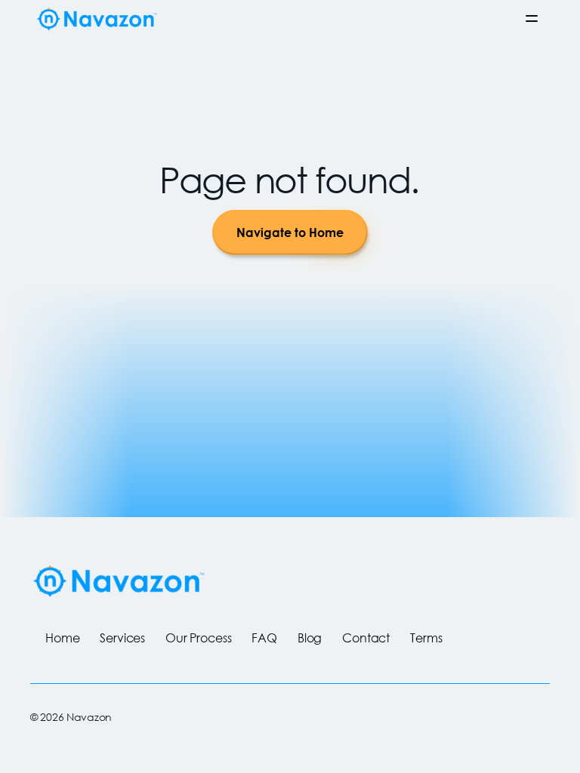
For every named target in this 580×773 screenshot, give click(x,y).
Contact (366, 637)
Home (62, 637)
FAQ (264, 637)
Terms (426, 637)
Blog (310, 637)
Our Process (198, 637)
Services (122, 637)
